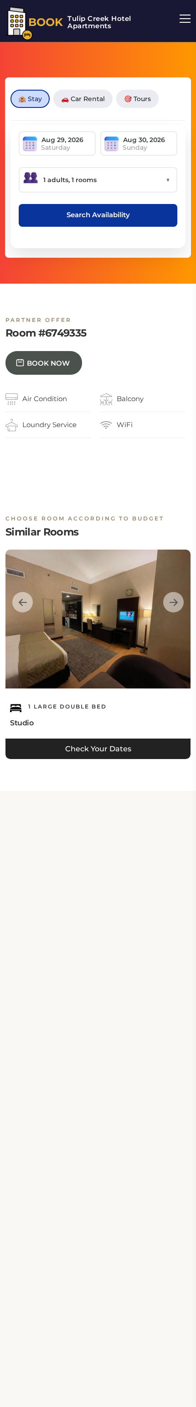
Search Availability (98, 214)
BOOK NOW (48, 363)
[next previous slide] (22, 602)
